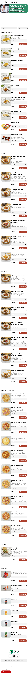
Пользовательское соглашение (14, 660)
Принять (6, 672)
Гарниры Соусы (6, 28)
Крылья (21, 28)
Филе (14, 28)
